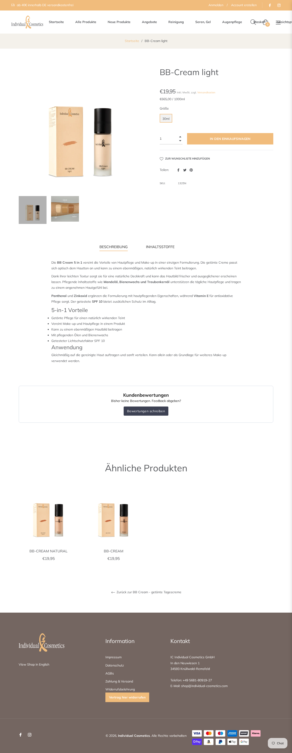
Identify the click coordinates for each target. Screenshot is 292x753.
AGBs (109, 673)
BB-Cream (113, 551)
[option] (48, 528)
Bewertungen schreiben (146, 411)
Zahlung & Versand (119, 681)
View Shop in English (34, 664)
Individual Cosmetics (134, 736)
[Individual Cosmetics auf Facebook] (269, 5)
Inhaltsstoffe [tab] (160, 246)
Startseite (132, 41)
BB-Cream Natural (48, 551)
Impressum (113, 657)
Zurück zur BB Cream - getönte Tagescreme (148, 592)
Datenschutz (114, 665)
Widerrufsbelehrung (120, 689)
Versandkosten (206, 92)
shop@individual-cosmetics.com (204, 686)
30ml (165, 119)
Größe (164, 108)
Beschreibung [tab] (113, 246)
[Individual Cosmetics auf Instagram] (279, 5)
